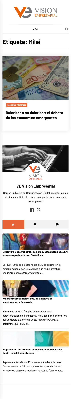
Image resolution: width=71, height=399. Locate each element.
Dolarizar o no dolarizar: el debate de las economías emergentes (34, 115)
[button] (35, 29)
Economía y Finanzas (16, 105)
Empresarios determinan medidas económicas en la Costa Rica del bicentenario (32, 351)
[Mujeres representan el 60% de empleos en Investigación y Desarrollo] (35, 288)
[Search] (67, 29)
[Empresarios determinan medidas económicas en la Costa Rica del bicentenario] (35, 339)
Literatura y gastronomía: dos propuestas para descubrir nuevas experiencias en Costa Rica (35, 253)
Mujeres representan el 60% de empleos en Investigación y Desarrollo (27, 300)
